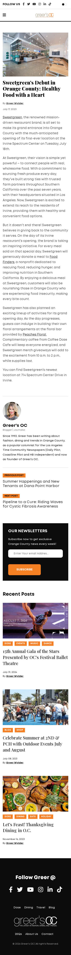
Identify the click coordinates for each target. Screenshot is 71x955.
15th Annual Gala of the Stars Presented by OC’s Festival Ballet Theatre (35, 657)
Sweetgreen (12, 117)
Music (34, 644)
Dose (8, 644)
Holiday (46, 817)
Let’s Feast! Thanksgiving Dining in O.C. (28, 827)
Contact (47, 934)
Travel (40, 907)
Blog (8, 730)
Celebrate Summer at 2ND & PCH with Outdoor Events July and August (32, 744)
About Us (31, 934)
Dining (20, 817)
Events (20, 644)
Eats (33, 817)
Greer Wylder (14, 103)
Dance (48, 644)
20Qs (18, 934)
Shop (20, 730)
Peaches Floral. (35, 334)
